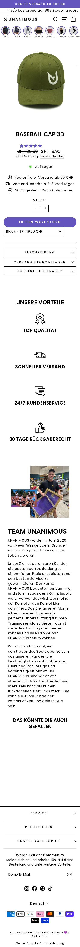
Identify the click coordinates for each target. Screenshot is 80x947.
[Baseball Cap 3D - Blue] (17, 787)
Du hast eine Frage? (40, 271)
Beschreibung (40, 252)
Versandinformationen (40, 262)
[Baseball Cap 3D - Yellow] (12, 787)
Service (39, 813)
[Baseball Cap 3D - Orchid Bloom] (27, 787)
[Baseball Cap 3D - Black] (17, 791)
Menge (40, 200)
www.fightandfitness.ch (37, 550)
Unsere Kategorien (38, 841)
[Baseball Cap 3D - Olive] (22, 787)
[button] (31, 145)
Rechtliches (39, 827)
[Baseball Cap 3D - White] (7, 787)
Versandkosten (52, 156)
